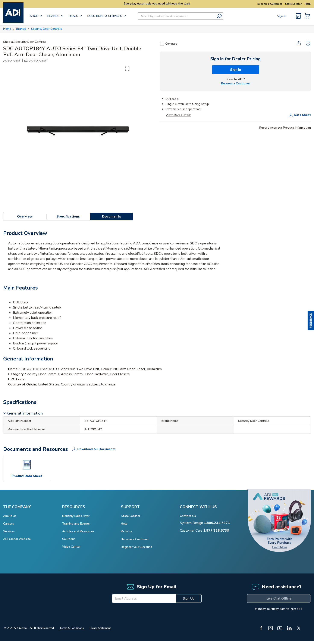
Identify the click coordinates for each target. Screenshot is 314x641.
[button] (311, 320)
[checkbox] (162, 44)
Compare (171, 44)
